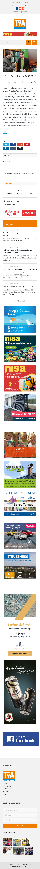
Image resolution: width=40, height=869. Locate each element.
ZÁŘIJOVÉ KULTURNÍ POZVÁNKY (20, 5)
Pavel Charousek (9, 162)
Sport (31, 193)
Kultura (9, 193)
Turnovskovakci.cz (23, 864)
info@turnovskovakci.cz (20, 866)
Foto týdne (33, 82)
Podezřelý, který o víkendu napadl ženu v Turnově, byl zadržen (17, 251)
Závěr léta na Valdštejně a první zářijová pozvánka (16, 234)
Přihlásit (15, 12)
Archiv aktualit (20, 301)
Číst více (19, 241)
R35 (5, 132)
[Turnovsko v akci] (20, 23)
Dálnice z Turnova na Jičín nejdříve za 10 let (18, 287)
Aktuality (8, 225)
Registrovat (23, 12)
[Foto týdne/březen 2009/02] (20, 61)
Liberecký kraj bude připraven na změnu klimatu (20, 269)
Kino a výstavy (20, 190)
